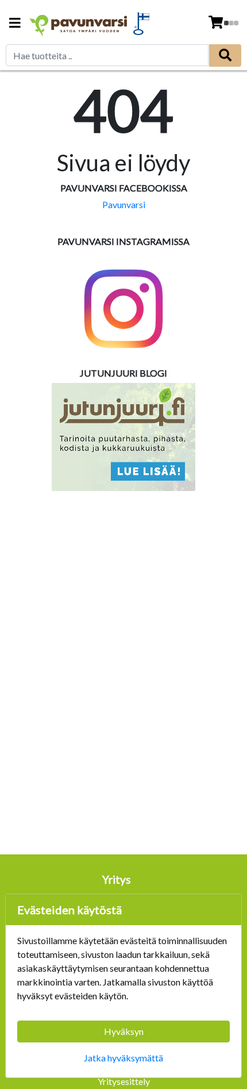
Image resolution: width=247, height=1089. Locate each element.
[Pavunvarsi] (78, 23)
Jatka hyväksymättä (123, 1057)
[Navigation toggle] (15, 24)
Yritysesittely (124, 1081)
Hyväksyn (124, 1031)
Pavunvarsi (123, 204)
